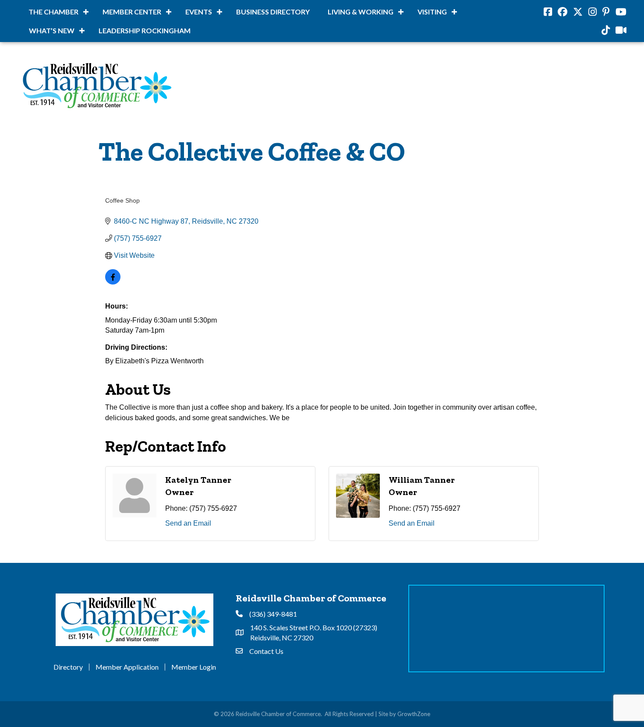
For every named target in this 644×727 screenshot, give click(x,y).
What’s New (51, 30)
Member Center (132, 11)
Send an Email (188, 523)
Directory (68, 667)
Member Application (127, 667)
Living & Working (360, 11)
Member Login (193, 667)
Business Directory (273, 11)
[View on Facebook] (112, 282)
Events (198, 11)
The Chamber (53, 11)
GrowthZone (413, 713)
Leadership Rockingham (145, 30)
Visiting (432, 11)
